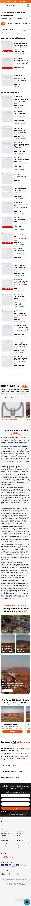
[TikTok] (13, 857)
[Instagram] (10, 857)
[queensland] (18, 874)
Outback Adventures (7, 466)
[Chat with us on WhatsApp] (28, 5)
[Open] (28, 804)
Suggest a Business (5, 843)
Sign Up (15, 808)
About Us (3, 825)
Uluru (13, 10)
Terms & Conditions (5, 827)
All (3, 23)
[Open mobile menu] (2, 5)
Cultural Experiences (7, 544)
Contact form (20, 847)
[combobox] (14, 804)
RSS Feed (19, 833)
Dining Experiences (7, 507)
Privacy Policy (4, 831)
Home (2, 10)
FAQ (17, 827)
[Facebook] (2, 857)
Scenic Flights (5, 487)
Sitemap (18, 835)
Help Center (19, 829)
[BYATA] (3, 874)
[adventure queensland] (9, 874)
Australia (8, 10)
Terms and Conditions (19, 811)
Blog (2, 829)
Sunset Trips (5, 562)
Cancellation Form (21, 831)
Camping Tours (6, 447)
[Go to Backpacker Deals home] (11, 5)
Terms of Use (4, 835)
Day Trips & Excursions (13, 23)
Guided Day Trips (6, 526)
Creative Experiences (8, 580)
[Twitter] (5, 857)
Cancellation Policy (5, 833)
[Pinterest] (7, 857)
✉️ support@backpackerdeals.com (23, 844)
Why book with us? (21, 825)
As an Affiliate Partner (6, 845)
